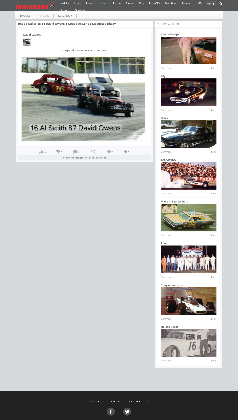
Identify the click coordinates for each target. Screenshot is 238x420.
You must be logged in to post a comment (84, 157)
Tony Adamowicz (172, 285)
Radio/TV (154, 3)
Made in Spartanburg (174, 201)
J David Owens (54, 24)
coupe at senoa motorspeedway (92, 24)
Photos (90, 3)
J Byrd (164, 76)
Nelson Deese (170, 327)
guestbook (65, 15)
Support (65, 10)
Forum (117, 3)
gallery (44, 15)
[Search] (221, 3)
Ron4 (164, 243)
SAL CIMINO (168, 160)
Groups (186, 3)
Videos (104, 3)
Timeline (25, 15)
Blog (141, 3)
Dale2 (164, 118)
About (77, 3)
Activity (64, 3)
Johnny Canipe (170, 34)
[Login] (200, 3)
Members (171, 3)
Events (129, 3)
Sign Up (210, 3)
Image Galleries (29, 24)
